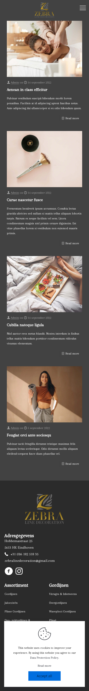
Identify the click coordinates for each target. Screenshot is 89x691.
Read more (72, 118)
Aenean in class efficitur (27, 89)
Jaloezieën (11, 602)
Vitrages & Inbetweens (63, 594)
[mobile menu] (83, 9)
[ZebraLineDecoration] (44, 10)
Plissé (52, 620)
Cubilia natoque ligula (25, 325)
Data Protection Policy (44, 657)
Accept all (44, 676)
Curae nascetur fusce (25, 200)
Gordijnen (11, 594)
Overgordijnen (58, 602)
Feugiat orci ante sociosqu (29, 435)
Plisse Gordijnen (15, 611)
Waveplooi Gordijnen (62, 611)
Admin (15, 82)
